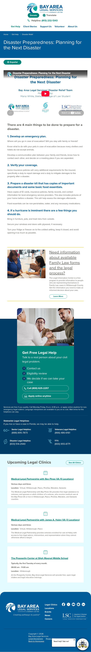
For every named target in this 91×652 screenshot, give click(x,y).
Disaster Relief (27, 34)
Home (6, 34)
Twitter (68, 604)
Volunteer (60, 26)
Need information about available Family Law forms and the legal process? (64, 263)
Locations (49, 608)
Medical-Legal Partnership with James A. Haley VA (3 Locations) (45, 519)
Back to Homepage (36, 641)
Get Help (15, 26)
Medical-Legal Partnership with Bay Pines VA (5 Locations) (42, 479)
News (47, 615)
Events (48, 612)
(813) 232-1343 (50, 20)
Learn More (58, 296)
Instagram (78, 604)
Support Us (46, 26)
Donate (33, 15)
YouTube (73, 604)
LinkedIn (83, 604)
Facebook (63, 604)
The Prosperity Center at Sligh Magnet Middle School (39, 558)
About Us (72, 26)
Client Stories (30, 26)
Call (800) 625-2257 (38, 388)
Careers (48, 619)
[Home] (45, 8)
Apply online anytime (39, 396)
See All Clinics (75, 462)
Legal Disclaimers (35, 639)
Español (14, 62)
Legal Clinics (51, 604)
